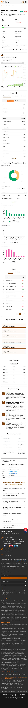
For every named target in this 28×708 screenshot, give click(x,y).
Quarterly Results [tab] (7, 96)
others (5, 594)
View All (13, 158)
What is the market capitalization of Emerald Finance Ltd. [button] (11, 502)
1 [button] (19, 313)
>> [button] (25, 313)
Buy (21, 11)
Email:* (2, 573)
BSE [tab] (2, 54)
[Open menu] (26, 2)
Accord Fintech (12, 698)
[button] (3, 60)
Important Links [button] (5, 581)
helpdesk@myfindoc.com (9, 555)
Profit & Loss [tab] (24, 96)
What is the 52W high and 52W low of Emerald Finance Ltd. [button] (12, 508)
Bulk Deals (10, 272)
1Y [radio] (13, 57)
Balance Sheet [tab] (16, 96)
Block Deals (17, 272)
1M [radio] (6, 57)
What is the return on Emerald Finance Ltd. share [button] (13, 514)
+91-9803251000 (8, 551)
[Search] (21, 2)
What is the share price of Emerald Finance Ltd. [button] (13, 489)
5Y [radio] (15, 57)
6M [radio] (11, 57)
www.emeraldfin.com (13, 473)
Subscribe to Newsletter (14, 578)
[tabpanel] (14, 73)
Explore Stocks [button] (5, 585)
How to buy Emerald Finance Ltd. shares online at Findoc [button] (12, 520)
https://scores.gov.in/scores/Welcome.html (9, 671)
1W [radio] (4, 57)
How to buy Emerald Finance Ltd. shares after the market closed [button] (12, 526)
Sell (25, 11)
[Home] (2, 5)
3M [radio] (9, 57)
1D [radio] (2, 57)
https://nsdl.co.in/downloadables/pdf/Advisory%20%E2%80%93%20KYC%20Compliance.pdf (14, 678)
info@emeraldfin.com (13, 471)
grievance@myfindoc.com (20, 561)
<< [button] (17, 313)
